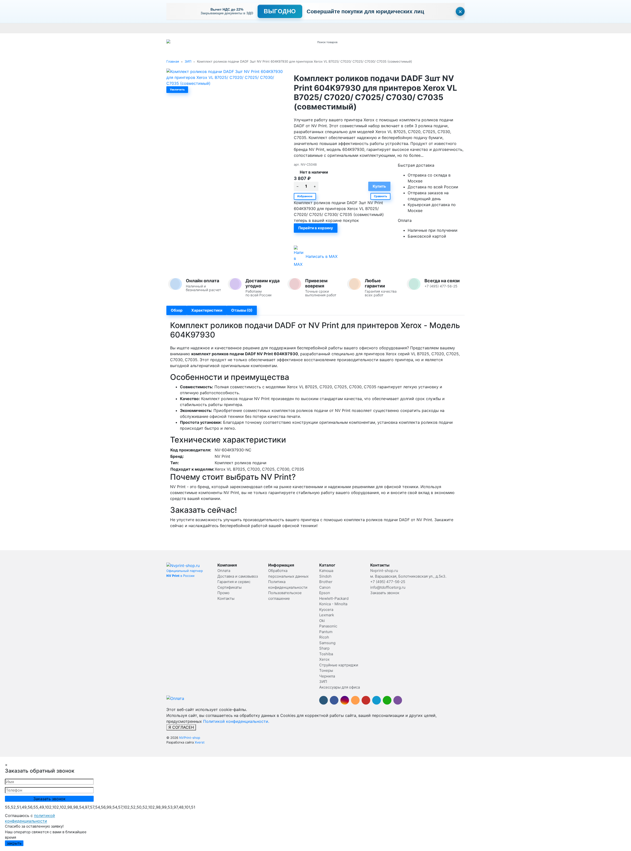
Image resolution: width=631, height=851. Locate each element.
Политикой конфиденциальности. (236, 721)
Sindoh (325, 576)
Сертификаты (283, 28)
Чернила (327, 676)
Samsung (327, 642)
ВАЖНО (262, 28)
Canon (325, 587)
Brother (326, 581)
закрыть (14, 843)
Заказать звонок (384, 592)
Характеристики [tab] (206, 310)
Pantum (326, 631)
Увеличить (177, 89)
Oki (322, 620)
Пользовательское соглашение (428, 28)
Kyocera (326, 609)
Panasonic (328, 626)
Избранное (305, 196)
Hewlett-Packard (334, 598)
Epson (324, 592)
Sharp (324, 648)
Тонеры (326, 670)
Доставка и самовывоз (199, 28)
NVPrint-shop (189, 738)
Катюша (326, 570)
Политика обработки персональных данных (364, 28)
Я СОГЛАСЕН (181, 727)
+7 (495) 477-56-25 (387, 581)
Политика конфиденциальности (482, 28)
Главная (172, 61)
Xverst (200, 742)
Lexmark (326, 615)
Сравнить (380, 196)
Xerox (324, 659)
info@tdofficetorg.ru (387, 587)
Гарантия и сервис (235, 28)
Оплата (172, 28)
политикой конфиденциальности (30, 818)
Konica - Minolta (333, 604)
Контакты (305, 28)
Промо (321, 28)
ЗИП (188, 61)
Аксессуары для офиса (339, 687)
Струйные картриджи (338, 665)
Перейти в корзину (315, 228)
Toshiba (326, 654)
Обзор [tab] (176, 310)
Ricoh (324, 637)
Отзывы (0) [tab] (241, 310)
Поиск (376, 42)
